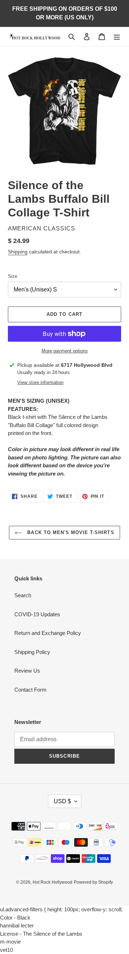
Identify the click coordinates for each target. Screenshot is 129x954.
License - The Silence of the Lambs (41, 934)
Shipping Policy (32, 652)
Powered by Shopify (93, 882)
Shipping (18, 251)
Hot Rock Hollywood (52, 882)
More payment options (65, 351)
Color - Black (15, 918)
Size (12, 276)
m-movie (10, 942)
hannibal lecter (17, 925)
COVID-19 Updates (37, 614)
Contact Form (30, 690)
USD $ (62, 801)
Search (22, 595)
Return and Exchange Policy (47, 633)
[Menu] (116, 36)
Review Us (27, 671)
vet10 (6, 950)
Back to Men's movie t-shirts (69, 532)
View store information (40, 382)
